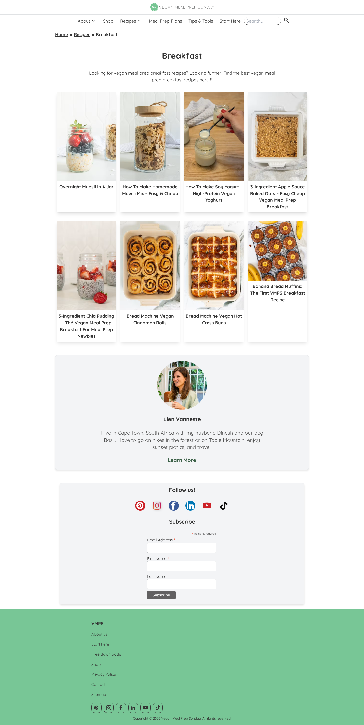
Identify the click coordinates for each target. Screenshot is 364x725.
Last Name (156, 576)
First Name (158, 558)
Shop (108, 21)
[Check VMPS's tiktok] (224, 506)
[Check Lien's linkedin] (190, 506)
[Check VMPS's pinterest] (140, 506)
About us (99, 634)
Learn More (182, 460)
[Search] (286, 21)
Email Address (161, 539)
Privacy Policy (103, 674)
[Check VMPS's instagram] (157, 506)
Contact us (100, 684)
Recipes (128, 21)
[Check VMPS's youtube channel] (207, 506)
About (84, 21)
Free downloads (106, 654)
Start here (100, 644)
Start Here (230, 21)
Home (61, 34)
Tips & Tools (200, 21)
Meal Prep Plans (165, 21)
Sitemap (98, 694)
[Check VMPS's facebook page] (174, 506)
